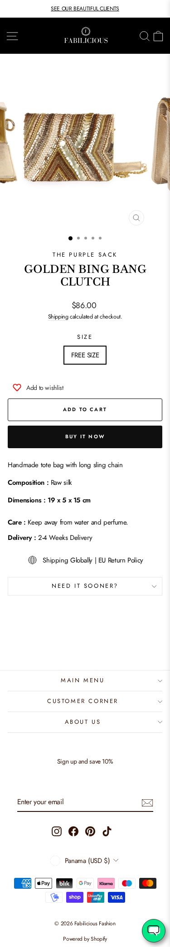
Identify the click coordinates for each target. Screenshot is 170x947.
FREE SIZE (85, 355)
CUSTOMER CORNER (82, 701)
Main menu (82, 680)
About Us (83, 721)
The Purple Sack (85, 254)
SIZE (84, 337)
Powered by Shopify (85, 939)
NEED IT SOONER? (85, 585)
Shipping (58, 316)
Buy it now (85, 436)
